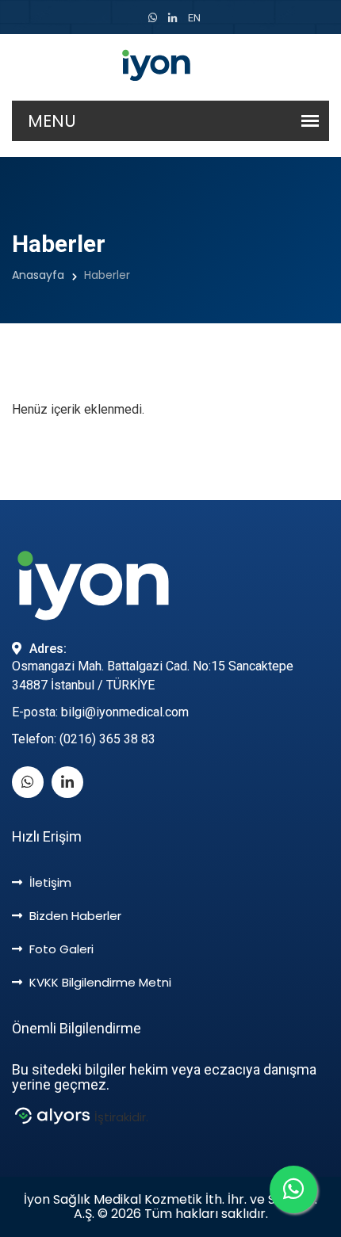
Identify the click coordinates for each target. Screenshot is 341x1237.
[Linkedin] (172, 18)
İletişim (48, 882)
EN (194, 18)
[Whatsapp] (152, 18)
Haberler (107, 275)
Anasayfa (38, 275)
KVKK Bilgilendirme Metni (98, 982)
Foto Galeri (60, 949)
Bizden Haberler (73, 915)
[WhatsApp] (293, 1189)
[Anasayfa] (170, 67)
